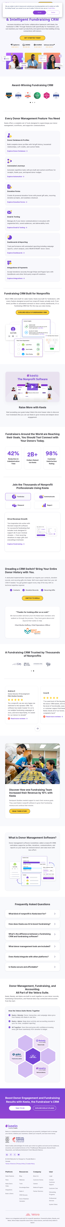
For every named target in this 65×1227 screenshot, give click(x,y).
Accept (39, 12)
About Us (36, 1176)
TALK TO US (19, 1108)
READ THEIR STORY (19, 811)
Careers (35, 1183)
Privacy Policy (21, 1163)
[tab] (18, 496)
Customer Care (53, 1188)
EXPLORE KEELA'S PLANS (44, 1108)
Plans (7, 1180)
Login (50, 1176)
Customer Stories (38, 1180)
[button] (30, 102)
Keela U (21, 1191)
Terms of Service (10, 1163)
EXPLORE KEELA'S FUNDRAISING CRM (32, 312)
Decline (53, 12)
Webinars (22, 1180)
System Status (53, 1204)
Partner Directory (38, 1191)
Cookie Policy (51, 8)
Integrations (8, 1189)
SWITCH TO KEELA (32, 598)
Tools (21, 1183)
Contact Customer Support (52, 1182)
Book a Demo (9, 1193)
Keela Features (9, 1176)
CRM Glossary (23, 1195)
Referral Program (38, 1187)
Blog (20, 1176)
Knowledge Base (24, 1187)
